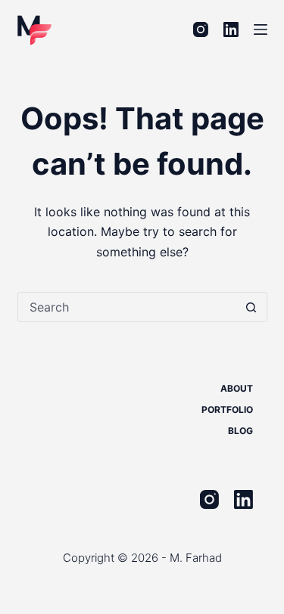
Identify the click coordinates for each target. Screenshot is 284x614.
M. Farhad (196, 557)
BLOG (240, 430)
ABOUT (236, 388)
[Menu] (260, 29)
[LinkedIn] (231, 29)
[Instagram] (200, 29)
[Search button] (251, 307)
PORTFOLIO (227, 409)
